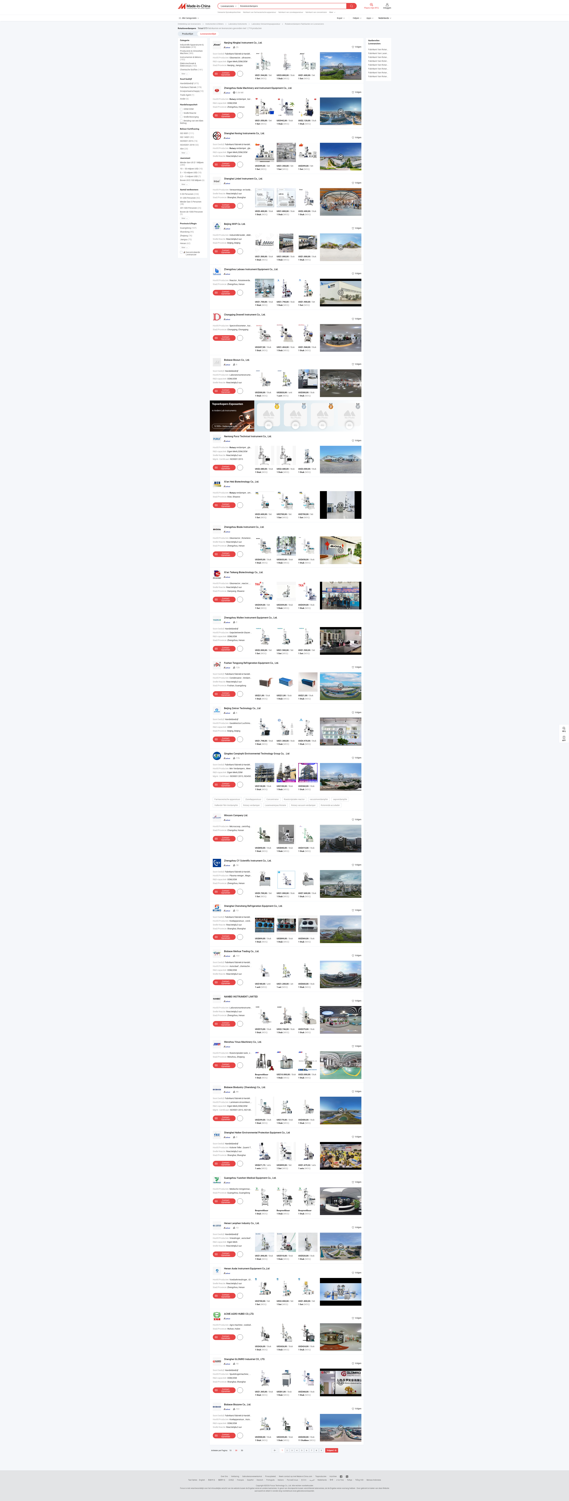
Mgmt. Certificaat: (221, 459)
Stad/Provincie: (220, 65)
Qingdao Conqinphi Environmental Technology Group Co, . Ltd (256, 753)
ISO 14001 (187, 137)
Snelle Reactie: (219, 156)
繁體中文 (221, 1480)
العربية (312, 1480)
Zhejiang (186, 235)
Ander (184, 98)
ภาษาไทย (340, 1480)
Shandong (187, 231)
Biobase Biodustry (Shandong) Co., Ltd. (245, 1087)
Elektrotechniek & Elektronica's (188, 64)
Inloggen (387, 7)
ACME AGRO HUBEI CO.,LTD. (239, 1313)
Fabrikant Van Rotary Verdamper (383, 49)
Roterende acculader (330, 805)
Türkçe (349, 1480)
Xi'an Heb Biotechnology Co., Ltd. (241, 481)
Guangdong (188, 227)
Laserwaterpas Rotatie (275, 805)
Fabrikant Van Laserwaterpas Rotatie (385, 53)
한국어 (303, 1480)
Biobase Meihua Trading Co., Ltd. (241, 951)
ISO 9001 (187, 133)
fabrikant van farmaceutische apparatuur (259, 12)
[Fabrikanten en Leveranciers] (194, 6)
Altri (184, 148)
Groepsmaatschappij (192, 91)
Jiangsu (186, 239)
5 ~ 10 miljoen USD (191, 172)
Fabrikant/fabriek (191, 87)
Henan (185, 243)
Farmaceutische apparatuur (227, 799)
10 (230, 1450)
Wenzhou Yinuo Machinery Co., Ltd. (243, 1042)
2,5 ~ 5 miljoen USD (190, 176)
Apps (368, 18)
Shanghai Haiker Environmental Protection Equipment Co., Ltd (257, 1132)
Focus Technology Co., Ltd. (280, 1485)
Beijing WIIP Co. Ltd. (235, 224)
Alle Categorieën (189, 18)
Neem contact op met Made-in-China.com (295, 1476)
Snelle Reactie (189, 113)
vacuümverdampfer (319, 799)
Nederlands (322, 1480)
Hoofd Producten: (221, 57)
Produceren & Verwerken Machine (191, 52)
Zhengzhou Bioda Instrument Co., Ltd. (244, 527)
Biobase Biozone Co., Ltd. (237, 1404)
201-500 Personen (190, 207)
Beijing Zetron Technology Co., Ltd (242, 708)
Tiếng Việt (359, 1480)
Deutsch (260, 1480)
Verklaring (235, 1476)
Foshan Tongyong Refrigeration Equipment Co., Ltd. (251, 663)
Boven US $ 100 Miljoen (192, 180)
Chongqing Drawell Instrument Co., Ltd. (245, 314)
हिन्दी (331, 1480)
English (202, 1480)
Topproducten (320, 1476)
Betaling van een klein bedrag (191, 121)
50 (242, 1450)
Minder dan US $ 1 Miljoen (192, 163)
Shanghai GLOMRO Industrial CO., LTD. (244, 1359)
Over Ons (224, 1476)
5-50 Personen (189, 194)
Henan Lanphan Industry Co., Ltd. (241, 1223)
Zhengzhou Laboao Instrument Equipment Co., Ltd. (251, 269)
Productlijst (187, 34)
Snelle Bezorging (191, 116)
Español (250, 1480)
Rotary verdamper (251, 805)
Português (270, 1480)
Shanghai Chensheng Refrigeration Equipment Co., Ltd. (253, 906)
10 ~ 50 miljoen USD (191, 168)
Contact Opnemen (225, 73)
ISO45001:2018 (189, 144)
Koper (339, 18)
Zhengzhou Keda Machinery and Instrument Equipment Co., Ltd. (258, 88)
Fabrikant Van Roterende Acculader (384, 61)
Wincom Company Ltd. (236, 815)
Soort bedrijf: (218, 53)
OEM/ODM (188, 109)
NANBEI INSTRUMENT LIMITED (241, 996)
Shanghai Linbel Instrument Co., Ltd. (243, 178)
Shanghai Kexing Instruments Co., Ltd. (244, 133)
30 (236, 1450)
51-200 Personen (190, 197)
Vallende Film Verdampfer (226, 805)
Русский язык (292, 1480)
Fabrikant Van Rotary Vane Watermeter (386, 64)
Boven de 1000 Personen (191, 212)
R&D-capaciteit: (220, 61)
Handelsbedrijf (189, 83)
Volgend (330, 1450)
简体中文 (211, 1480)
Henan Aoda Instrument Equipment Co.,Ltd (247, 1268)
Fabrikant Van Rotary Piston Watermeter (387, 68)
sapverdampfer (340, 799)
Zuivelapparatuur (253, 799)
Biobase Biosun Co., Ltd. (237, 360)
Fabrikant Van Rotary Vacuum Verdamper (387, 57)
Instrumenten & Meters (190, 58)
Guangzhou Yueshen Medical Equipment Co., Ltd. (250, 1177)
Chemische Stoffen (191, 69)
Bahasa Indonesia (374, 1480)
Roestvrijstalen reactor (294, 799)
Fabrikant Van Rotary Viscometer (383, 76)
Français (240, 1480)
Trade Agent (187, 94)
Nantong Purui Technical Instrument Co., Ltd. (248, 436)
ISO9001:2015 (189, 141)
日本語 (231, 1480)
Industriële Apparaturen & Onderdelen (192, 45)
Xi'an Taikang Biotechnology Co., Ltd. (243, 572)
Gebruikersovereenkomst (252, 1476)
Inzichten (333, 1476)
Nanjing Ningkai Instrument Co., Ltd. (243, 42)
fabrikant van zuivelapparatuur (290, 12)
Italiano (281, 1480)
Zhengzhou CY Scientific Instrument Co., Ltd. (247, 860)
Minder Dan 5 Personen (190, 202)
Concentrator (272, 799)
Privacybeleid (270, 1476)
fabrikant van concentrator (316, 12)
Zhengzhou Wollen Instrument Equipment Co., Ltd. (250, 617)
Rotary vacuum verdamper (303, 805)
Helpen (356, 18)
